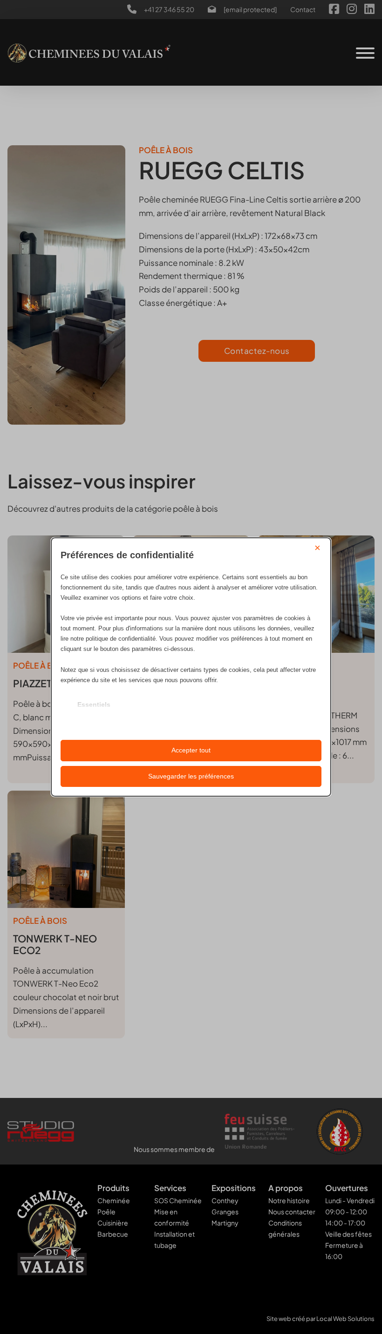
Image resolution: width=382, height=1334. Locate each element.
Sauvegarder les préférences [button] (191, 776)
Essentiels (93, 704)
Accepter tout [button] (191, 750)
